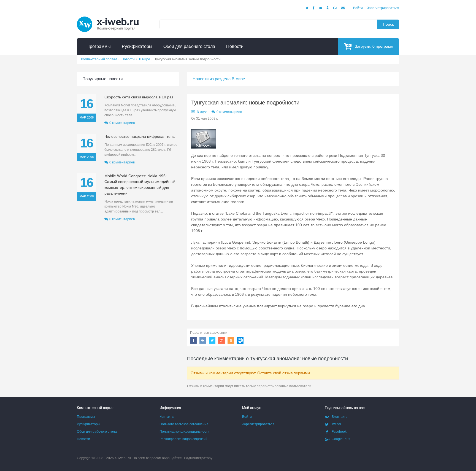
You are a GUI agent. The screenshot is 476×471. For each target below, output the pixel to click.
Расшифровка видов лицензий (183, 439)
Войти (358, 8)
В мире (202, 112)
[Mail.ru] (343, 8)
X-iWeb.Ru (123, 458)
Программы (86, 417)
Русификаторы (88, 424)
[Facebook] (314, 8)
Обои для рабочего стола (97, 432)
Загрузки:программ (374, 46)
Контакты (166, 417)
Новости (83, 439)
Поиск (388, 24)
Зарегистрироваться (383, 8)
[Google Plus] (335, 8)
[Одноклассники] (327, 8)
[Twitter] (307, 8)
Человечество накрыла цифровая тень (139, 136)
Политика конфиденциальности (184, 432)
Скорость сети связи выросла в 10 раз (138, 97)
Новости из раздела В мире (219, 78)
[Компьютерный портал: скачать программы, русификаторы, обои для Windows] (111, 17)
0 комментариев (229, 112)
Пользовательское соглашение (184, 424)
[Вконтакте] (320, 8)
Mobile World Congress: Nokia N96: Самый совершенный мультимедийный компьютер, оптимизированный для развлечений (139, 184)
